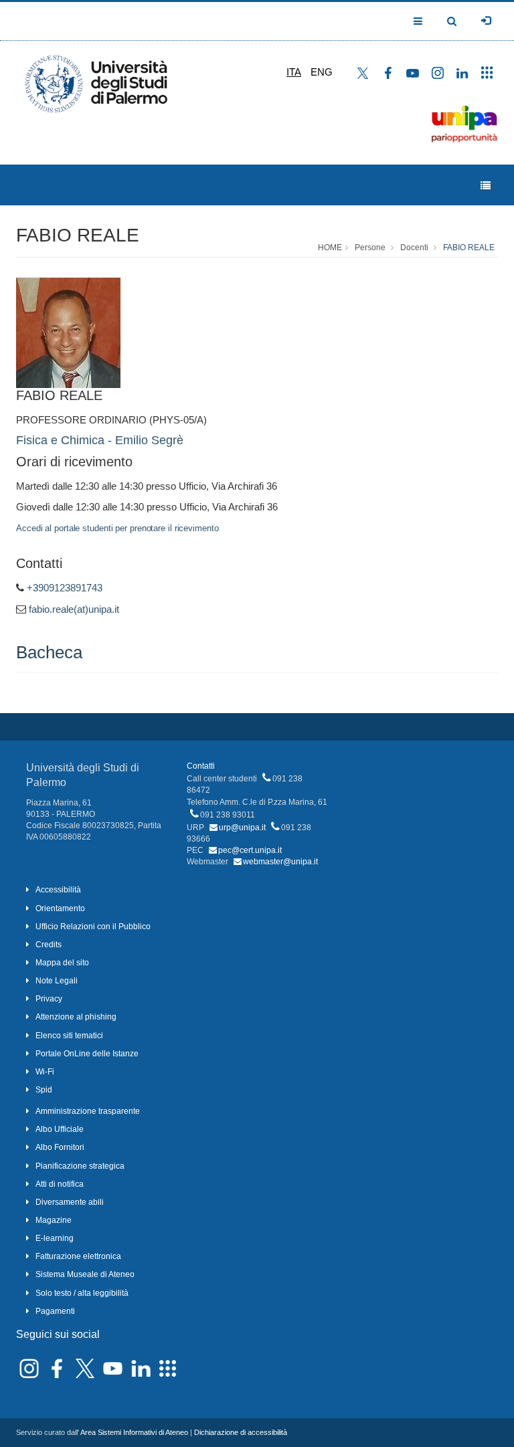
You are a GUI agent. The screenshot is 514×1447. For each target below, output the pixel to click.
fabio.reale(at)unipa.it (74, 609)
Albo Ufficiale (59, 1129)
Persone (370, 247)
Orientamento (60, 908)
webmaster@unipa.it (280, 861)
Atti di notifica (59, 1184)
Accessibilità (58, 889)
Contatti (201, 766)
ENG (322, 72)
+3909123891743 (64, 587)
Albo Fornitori (59, 1147)
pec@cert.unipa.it (250, 850)
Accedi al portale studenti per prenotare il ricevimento (117, 528)
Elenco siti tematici (69, 1035)
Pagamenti (55, 1311)
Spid (43, 1089)
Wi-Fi (44, 1071)
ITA (293, 72)
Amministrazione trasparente (87, 1111)
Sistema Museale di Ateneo (85, 1274)
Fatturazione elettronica (78, 1256)
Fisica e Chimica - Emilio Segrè (99, 440)
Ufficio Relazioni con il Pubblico (93, 926)
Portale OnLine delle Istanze (87, 1053)
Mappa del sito (62, 962)
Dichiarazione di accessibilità (240, 1432)
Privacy (48, 998)
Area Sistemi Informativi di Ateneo (134, 1432)
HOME (330, 247)
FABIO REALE (77, 235)
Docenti (414, 247)
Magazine (53, 1220)
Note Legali (56, 980)
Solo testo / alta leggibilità (81, 1293)
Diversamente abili (69, 1202)
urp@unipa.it (242, 827)
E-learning (54, 1238)
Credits (48, 944)
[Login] (486, 20)
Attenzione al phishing (75, 1017)
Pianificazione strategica (79, 1166)
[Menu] (485, 185)
